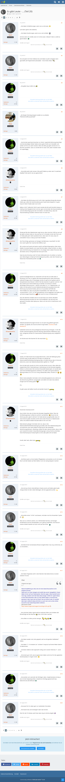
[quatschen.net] (2, 2)
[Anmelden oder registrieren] (59, 2)
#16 (61, 541)
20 (17, 17)
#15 (61, 512)
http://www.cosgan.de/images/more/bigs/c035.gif (35, 606)
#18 (61, 636)
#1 (62, 23)
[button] (63, 2)
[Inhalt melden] (57, 48)
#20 (61, 703)
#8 (62, 229)
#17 (61, 570)
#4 (62, 112)
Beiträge (5, 42)
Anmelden (41, 748)
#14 (61, 485)
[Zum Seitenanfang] (62, 779)
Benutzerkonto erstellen (27, 748)
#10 (61, 319)
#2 (62, 55)
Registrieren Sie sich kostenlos (42, 742)
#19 (61, 674)
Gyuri (10, 14)
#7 (62, 197)
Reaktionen (6, 102)
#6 (62, 168)
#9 (62, 273)
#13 (61, 456)
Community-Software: (32, 779)
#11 (61, 353)
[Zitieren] (61, 48)
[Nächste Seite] (20, 17)
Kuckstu (51, 324)
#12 (61, 406)
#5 (62, 139)
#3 (62, 82)
